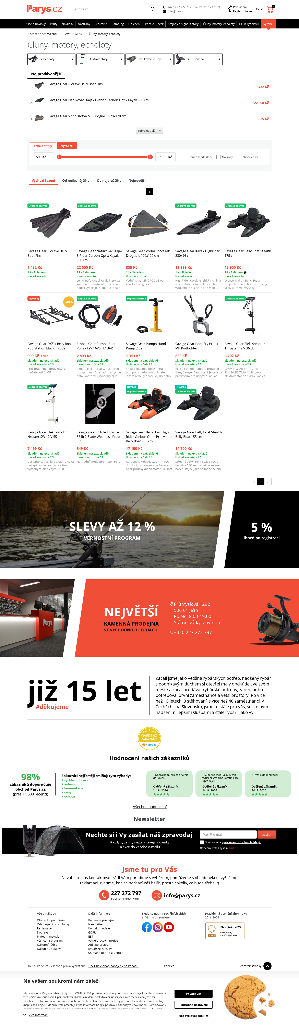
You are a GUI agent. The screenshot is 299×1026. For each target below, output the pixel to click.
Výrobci (52, 34)
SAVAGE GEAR (73, 34)
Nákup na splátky (49, 949)
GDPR (92, 932)
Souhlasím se (213, 842)
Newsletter (95, 924)
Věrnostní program (50, 940)
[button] (152, 9)
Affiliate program (99, 945)
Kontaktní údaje (99, 928)
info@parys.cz (177, 11)
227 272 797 (126, 893)
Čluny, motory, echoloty (104, 34)
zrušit (232, 848)
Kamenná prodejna (101, 920)
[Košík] (270, 9)
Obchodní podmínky (51, 920)
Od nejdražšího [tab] (109, 180)
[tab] (42, 145)
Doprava (42, 932)
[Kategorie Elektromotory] (100, 59)
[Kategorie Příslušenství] (198, 59)
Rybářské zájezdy (100, 949)
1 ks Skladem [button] (36, 272)
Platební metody (48, 936)
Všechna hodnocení (150, 806)
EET (90, 936)
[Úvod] (44, 9)
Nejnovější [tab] (137, 180)
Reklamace (44, 928)
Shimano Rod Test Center (105, 953)
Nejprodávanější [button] (46, 73)
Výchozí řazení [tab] (43, 180)
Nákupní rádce (47, 945)
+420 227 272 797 (179, 7)
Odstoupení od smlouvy (53, 924)
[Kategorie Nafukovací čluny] (149, 59)
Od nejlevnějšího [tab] (75, 180)
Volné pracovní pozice (103, 940)
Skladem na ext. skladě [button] (43, 360)
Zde (49, 1005)
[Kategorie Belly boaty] (51, 59)
